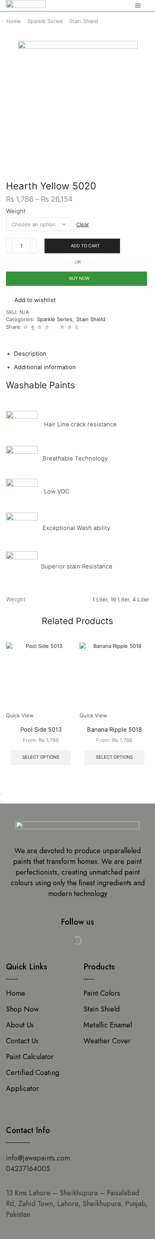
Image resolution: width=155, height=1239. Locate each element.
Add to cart (85, 246)
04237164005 (28, 1169)
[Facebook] (32, 327)
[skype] (75, 327)
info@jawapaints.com (38, 1158)
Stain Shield (83, 21)
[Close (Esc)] (1, 794)
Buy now (79, 278)
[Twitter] (25, 327)
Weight (15, 211)
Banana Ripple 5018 (114, 729)
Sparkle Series (45, 21)
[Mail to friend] (54, 327)
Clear (82, 224)
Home (13, 21)
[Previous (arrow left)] (1, 801)
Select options (40, 757)
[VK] (39, 327)
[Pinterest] (46, 327)
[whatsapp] (69, 327)
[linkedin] (62, 327)
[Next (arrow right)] (4, 801)
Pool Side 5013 (41, 729)
